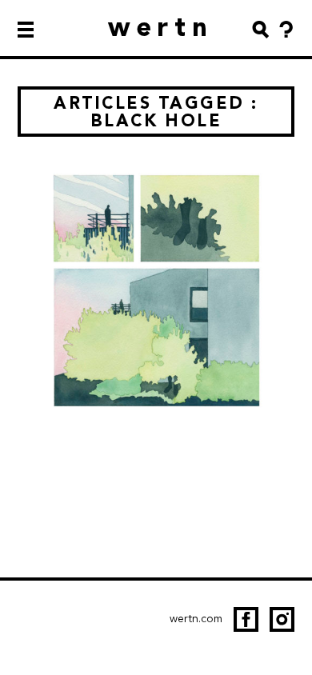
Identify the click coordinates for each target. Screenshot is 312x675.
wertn (161, 26)
